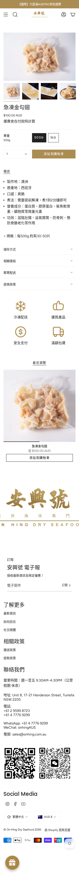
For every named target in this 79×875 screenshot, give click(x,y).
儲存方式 (10, 249)
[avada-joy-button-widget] (12, 863)
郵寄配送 (10, 273)
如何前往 (10, 622)
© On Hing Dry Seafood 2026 (22, 829)
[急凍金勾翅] (39, 406)
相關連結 (10, 261)
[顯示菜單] (5, 14)
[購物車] (72, 14)
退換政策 (10, 284)
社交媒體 (10, 630)
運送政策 (10, 650)
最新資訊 (10, 613)
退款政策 (10, 658)
